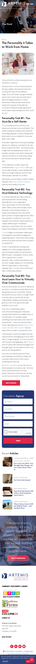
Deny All (5, 661)
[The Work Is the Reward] (7, 478)
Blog (4, 39)
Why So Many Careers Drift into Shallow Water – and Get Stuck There (23, 506)
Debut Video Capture (17, 328)
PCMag (14, 268)
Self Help (27, 461)
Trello (4, 232)
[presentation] (18, 432)
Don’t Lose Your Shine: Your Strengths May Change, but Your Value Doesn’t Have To (23, 466)
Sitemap (25, 654)
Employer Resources (20, 488)
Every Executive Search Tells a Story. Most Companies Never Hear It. (23, 493)
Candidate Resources (21, 458)
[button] (11, 383)
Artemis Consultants (10, 365)
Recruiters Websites (14, 654)
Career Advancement (21, 477)
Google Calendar (19, 167)
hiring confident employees (21, 182)
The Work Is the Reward (22, 480)
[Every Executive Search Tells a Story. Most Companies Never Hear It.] (7, 491)
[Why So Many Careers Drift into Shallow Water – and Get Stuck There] (7, 504)
